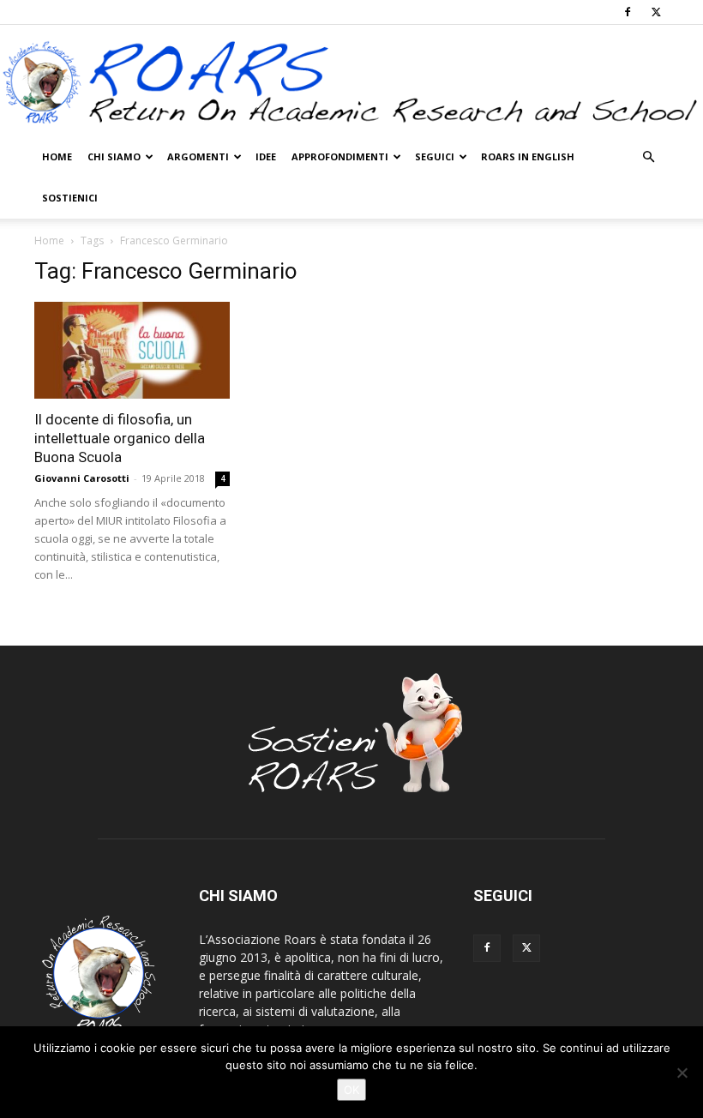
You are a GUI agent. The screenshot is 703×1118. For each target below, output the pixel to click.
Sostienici (70, 197)
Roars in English (527, 156)
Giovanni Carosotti (81, 478)
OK (351, 1090)
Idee (265, 156)
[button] (648, 157)
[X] (656, 12)
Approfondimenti (339, 156)
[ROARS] (351, 81)
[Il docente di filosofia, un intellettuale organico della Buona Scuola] (132, 350)
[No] (681, 1072)
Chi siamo (114, 156)
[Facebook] (627, 12)
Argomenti (198, 156)
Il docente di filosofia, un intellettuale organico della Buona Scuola (119, 438)
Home (57, 156)
